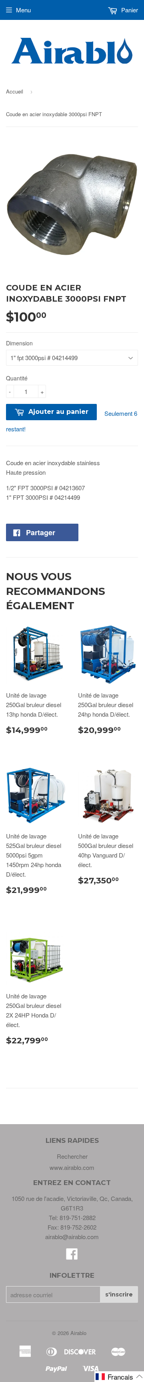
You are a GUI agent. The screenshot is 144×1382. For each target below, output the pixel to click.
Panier (129, 10)
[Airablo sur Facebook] (72, 1256)
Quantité (17, 378)
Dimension (19, 343)
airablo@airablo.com (72, 1236)
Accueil (14, 91)
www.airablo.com (72, 1167)
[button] (119, 1376)
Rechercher (72, 1156)
